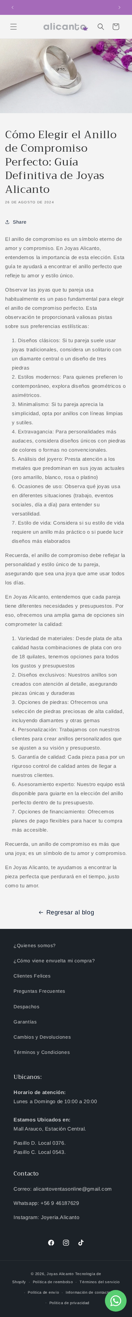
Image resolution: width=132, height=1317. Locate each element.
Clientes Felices (32, 976)
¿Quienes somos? (35, 945)
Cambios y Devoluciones (42, 1037)
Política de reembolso (53, 1282)
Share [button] (20, 222)
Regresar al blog (70, 912)
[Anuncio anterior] (12, 7)
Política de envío (43, 1292)
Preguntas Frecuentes (39, 991)
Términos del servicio (100, 1282)
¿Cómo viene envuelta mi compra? (54, 960)
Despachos (26, 1006)
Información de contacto (88, 1292)
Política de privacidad (69, 1303)
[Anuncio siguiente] (119, 7)
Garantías (25, 1021)
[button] (13, 26)
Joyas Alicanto (60, 1274)
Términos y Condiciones (42, 1052)
